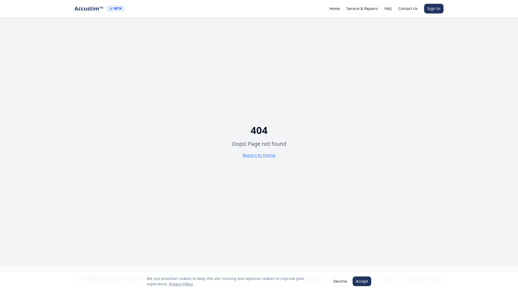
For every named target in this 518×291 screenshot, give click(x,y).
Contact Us (408, 8)
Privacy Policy (181, 283)
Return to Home (259, 155)
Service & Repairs (362, 8)
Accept (362, 281)
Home (334, 8)
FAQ (388, 8)
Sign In (433, 8)
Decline (340, 281)
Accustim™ (88, 8)
